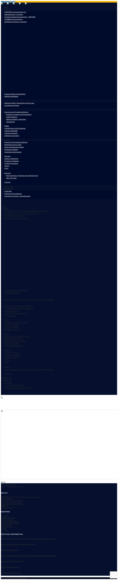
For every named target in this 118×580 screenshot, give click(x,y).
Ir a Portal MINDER (8, 1)
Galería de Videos (6, 526)
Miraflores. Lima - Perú (14, 486)
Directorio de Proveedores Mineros (12, 500)
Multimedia (4, 506)
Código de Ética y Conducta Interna (12, 561)
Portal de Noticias (6, 499)
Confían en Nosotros (7, 519)
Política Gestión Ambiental (9, 550)
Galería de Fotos (6, 525)
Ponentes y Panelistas (8, 518)
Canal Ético (4, 530)
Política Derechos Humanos (10, 567)
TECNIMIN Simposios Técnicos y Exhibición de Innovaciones (20, 497)
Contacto (4, 528)
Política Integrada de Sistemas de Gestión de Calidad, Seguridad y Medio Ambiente (28, 556)
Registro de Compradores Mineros (12, 504)
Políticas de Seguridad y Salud (11, 573)
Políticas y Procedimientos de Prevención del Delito (18, 544)
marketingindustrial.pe (18, 578)
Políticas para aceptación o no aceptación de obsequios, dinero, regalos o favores (28, 539)
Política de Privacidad (8, 507)
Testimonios (5, 516)
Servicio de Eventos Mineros (10, 521)
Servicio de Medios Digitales (10, 523)
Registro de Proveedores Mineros (11, 502)
